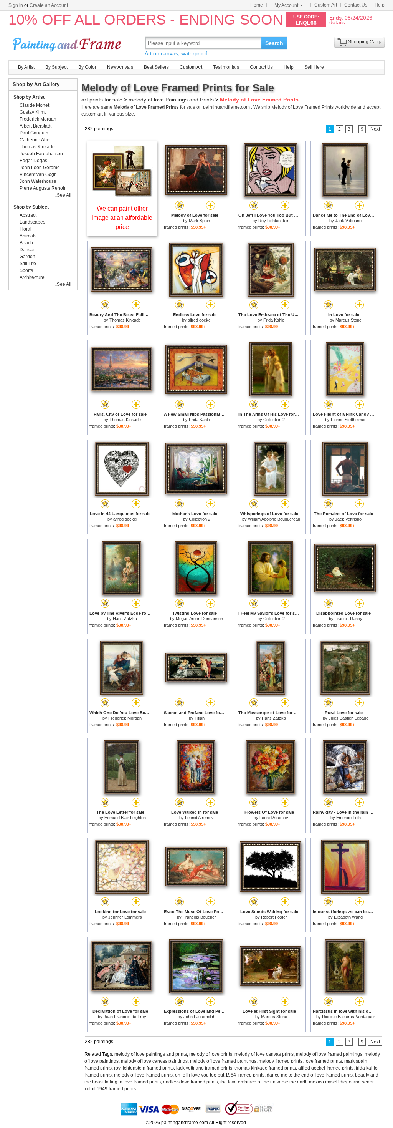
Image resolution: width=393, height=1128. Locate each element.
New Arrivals (120, 67)
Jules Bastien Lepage (348, 718)
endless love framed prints (190, 1082)
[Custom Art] (122, 195)
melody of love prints (210, 1054)
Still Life (28, 263)
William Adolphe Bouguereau (274, 519)
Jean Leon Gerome (40, 167)
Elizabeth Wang (348, 917)
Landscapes (32, 222)
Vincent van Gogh (38, 174)
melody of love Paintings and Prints (171, 99)
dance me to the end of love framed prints (310, 1075)
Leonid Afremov (199, 817)
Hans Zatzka (125, 618)
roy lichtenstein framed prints (144, 1068)
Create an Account (49, 5)
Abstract (28, 215)
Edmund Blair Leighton (125, 817)
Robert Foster (274, 917)
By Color (87, 67)
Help (380, 5)
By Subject (56, 67)
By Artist (26, 67)
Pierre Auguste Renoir (43, 188)
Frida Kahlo (273, 320)
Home (256, 5)
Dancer (27, 249)
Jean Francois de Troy (125, 1016)
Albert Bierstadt (35, 126)
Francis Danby (348, 618)
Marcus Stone (348, 320)
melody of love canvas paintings (154, 1061)
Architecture (32, 277)
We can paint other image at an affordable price (122, 217)
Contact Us (355, 5)
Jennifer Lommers (125, 917)
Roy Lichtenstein (273, 220)
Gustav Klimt (33, 112)
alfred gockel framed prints (325, 1068)
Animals (28, 236)
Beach (26, 243)
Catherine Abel (35, 140)
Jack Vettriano (348, 220)
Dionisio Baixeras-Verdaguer (348, 1016)
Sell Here (314, 67)
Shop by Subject (31, 207)
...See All (62, 195)
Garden (27, 256)
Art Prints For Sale (67, 42)
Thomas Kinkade (125, 320)
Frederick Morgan (125, 718)
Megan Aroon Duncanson (199, 618)
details (337, 22)
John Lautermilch (199, 1016)
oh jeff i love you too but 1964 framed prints (219, 1075)
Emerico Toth (348, 817)
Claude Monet (34, 105)
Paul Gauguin (34, 133)
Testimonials (226, 67)
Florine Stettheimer (348, 419)
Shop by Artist (29, 97)
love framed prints (323, 1061)
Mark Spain (199, 220)
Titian (200, 718)
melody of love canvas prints (264, 1054)
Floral (25, 229)
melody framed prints (280, 1061)
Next (375, 129)
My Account (286, 5)
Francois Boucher (199, 917)
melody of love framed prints (143, 1075)
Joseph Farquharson (41, 153)
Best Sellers (156, 67)
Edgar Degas (33, 160)
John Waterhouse (38, 181)
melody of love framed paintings (329, 1054)
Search (274, 43)
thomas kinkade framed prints (265, 1068)
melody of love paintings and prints (150, 1054)
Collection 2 (274, 419)
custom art (92, 114)
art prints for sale (101, 99)
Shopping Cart (363, 42)
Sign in (15, 5)
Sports (26, 270)
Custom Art (325, 5)
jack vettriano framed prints (204, 1068)
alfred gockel (199, 320)
